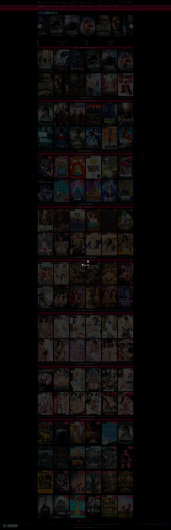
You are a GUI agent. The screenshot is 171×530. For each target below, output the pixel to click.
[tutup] (88, 261)
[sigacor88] (85, 265)
